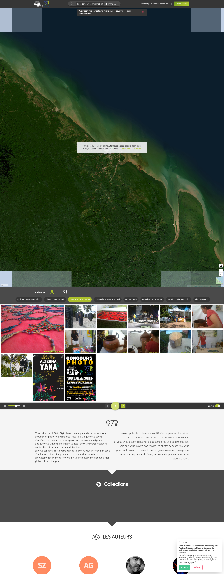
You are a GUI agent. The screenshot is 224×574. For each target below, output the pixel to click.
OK (143, 12)
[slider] (16, 406)
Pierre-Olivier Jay (46, 400)
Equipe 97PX (11, 351)
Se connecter (181, 4)
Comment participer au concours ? (154, 4)
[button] (102, 4)
